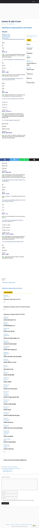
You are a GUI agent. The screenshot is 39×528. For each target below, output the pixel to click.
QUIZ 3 (7, 282)
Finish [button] (3, 279)
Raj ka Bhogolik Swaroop (8, 469)
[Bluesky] (6, 36)
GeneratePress (25, 526)
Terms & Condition (24, 524)
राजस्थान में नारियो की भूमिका (10, 404)
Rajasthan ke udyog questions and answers (11, 468)
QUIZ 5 (13, 282)
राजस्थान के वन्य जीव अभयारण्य (10, 389)
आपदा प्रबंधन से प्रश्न (8, 369)
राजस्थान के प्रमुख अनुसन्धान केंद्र (11, 397)
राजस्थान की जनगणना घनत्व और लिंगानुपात (13, 428)
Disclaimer (29, 53)
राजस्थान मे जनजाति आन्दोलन (10, 344)
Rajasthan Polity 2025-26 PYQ (12, 299)
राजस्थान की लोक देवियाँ (9, 375)
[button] (37, 1)
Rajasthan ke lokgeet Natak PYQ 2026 (14, 314)
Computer (29, 49)
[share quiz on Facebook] (6, 34)
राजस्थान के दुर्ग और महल (9, 331)
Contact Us (30, 74)
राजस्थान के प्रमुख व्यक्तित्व (10, 442)
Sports (28, 57)
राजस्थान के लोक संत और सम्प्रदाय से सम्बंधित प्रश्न (15, 460)
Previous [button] (4, 278)
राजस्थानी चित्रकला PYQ (9, 325)
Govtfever (3, 1)
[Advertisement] (19, 11)
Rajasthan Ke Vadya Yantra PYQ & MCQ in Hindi (17, 307)
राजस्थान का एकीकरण (8, 436)
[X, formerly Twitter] (6, 35)
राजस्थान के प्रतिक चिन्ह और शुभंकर (12, 415)
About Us (29, 78)
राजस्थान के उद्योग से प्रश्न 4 (7, 471)
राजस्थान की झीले (7, 382)
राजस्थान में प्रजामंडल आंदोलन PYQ (12, 338)
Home (28, 44)
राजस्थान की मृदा (7, 409)
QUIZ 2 (3, 282)
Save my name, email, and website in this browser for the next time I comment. (18, 500)
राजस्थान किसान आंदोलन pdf (10, 349)
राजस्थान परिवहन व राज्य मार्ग (10, 362)
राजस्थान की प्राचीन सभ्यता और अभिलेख (12, 356)
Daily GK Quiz (30, 69)
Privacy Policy (30, 82)
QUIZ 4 (10, 282)
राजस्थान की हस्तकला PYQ (10, 320)
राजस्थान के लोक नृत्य (8, 422)
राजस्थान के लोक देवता (9, 449)
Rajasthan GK (5, 466)
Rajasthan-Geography (13, 466)
